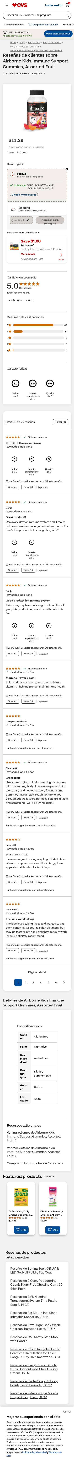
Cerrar (67, 1411)
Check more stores (24, 194)
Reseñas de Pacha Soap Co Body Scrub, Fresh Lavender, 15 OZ (34, 1383)
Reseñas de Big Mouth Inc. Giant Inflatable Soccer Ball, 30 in (33, 1315)
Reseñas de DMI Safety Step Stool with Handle (34, 1339)
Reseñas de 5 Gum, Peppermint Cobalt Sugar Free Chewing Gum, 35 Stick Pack (36, 1284)
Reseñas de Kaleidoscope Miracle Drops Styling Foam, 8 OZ (34, 1395)
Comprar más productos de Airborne (33, 1163)
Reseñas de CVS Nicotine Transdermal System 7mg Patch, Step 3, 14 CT (33, 1300)
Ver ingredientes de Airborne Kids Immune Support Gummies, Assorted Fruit (34, 1136)
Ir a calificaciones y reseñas (22, 73)
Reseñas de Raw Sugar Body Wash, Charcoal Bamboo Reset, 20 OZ (35, 1327)
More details (28, 254)
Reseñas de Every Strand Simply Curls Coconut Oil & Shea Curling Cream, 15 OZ (34, 1369)
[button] (10, 982)
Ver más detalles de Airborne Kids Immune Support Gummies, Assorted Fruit (34, 1152)
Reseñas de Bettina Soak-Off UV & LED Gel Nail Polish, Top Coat (34, 1270)
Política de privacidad (34, 1452)
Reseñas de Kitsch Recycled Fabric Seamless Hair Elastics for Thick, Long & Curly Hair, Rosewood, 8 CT (35, 1353)
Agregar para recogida (50, 221)
